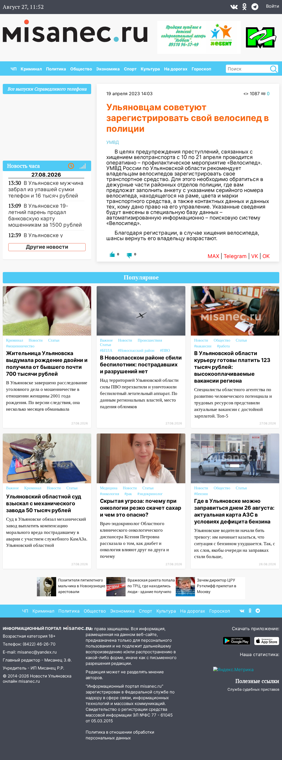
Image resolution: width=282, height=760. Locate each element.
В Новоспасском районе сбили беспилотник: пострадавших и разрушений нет (141, 364)
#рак (128, 494)
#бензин (201, 494)
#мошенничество (20, 346)
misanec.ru (29, 681)
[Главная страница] (79, 28)
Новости (36, 340)
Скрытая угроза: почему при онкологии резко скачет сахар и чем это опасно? (140, 508)
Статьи (53, 340)
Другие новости (47, 247)
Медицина (108, 488)
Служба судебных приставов (253, 689)
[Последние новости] (71, 166)
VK (254, 256)
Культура (150, 69)
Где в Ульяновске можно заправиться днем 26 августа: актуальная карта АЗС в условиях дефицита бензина (234, 511)
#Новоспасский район (136, 351)
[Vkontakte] (234, 8)
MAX (213, 256)
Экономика (108, 69)
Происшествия (150, 340)
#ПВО (165, 351)
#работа (223, 346)
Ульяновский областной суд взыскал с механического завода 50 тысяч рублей (43, 503)
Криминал (31, 69)
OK (266, 256)
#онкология (109, 494)
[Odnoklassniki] (244, 8)
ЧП (13, 69)
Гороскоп (201, 69)
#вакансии (203, 346)
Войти (272, 6)
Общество (81, 69)
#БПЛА (106, 351)
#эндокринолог (150, 494)
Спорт (130, 69)
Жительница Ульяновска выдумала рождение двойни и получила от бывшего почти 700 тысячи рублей (47, 363)
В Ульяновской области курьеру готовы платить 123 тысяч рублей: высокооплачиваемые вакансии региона (232, 367)
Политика (56, 69)
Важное (106, 340)
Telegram (235, 256)
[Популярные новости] (83, 166)
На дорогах (176, 69)
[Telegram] (254, 8)
